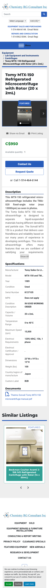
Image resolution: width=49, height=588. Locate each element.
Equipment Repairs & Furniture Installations (24, 529)
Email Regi (33, 36)
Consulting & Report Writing (24, 536)
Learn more (29, 584)
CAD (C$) (34, 21)
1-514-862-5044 (18, 36)
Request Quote (25, 171)
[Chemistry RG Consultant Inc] (24, 514)
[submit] (44, 14)
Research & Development (24, 552)
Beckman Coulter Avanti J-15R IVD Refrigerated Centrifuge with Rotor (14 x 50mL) (24, 473)
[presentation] (21, 487)
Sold (31, 523)
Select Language (17, 21)
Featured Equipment (15, 547)
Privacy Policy (12, 541)
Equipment (21, 523)
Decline (18, 584)
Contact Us (24, 164)
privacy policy (9, 579)
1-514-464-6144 (18, 29)
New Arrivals (37, 547)
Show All (24, 256)
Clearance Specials (34, 541)
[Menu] (21, 45)
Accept (8, 584)
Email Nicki (32, 29)
